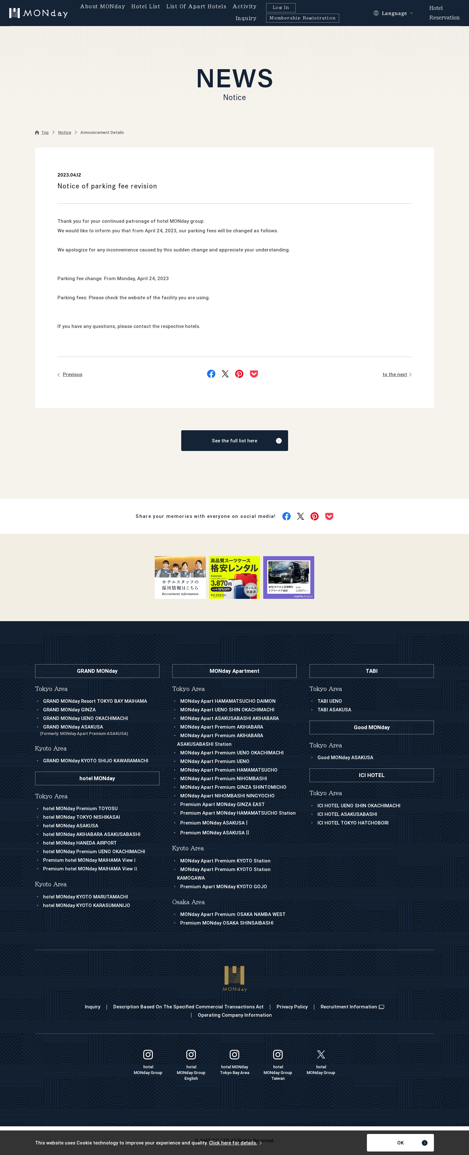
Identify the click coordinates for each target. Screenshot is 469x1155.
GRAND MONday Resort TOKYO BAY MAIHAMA (95, 701)
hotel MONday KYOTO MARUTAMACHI (85, 897)
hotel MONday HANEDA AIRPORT (80, 843)
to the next (395, 374)
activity (245, 6)
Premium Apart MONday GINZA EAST (222, 804)
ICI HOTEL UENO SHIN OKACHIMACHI (358, 806)
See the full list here (234, 441)
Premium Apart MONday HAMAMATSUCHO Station (238, 813)
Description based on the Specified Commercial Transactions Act (188, 1007)
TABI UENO (329, 701)
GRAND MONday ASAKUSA (84, 730)
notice (64, 132)
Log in (281, 7)
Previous (72, 374)
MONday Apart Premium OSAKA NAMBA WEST (233, 914)
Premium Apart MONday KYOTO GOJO (223, 887)
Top (45, 132)
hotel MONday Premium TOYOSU (80, 808)
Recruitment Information (349, 1007)
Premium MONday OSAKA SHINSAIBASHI (226, 923)
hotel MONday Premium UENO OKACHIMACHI (94, 851)
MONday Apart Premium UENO (214, 761)
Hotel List (145, 6)
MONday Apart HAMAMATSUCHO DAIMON (228, 701)
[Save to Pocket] (254, 374)
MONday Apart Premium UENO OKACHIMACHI (232, 753)
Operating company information (235, 1015)
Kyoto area (188, 848)
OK (400, 1143)
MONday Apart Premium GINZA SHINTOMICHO (233, 787)
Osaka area (188, 902)
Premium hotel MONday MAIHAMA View (89, 860)
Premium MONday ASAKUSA (214, 823)
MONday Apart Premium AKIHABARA (221, 727)
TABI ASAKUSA (334, 710)
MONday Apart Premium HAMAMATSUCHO (229, 770)
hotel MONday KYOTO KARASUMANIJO (86, 905)
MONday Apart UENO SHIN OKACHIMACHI (227, 710)
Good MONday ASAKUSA (345, 757)
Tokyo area (188, 689)
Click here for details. (233, 1143)
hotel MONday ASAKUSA (70, 826)
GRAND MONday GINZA (69, 710)
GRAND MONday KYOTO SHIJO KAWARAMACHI (95, 761)
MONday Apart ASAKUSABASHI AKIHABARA (229, 718)
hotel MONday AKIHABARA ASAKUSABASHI (91, 834)
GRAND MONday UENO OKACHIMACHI (85, 718)
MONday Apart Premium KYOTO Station (225, 861)
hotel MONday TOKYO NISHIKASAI (81, 817)
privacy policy (292, 1007)
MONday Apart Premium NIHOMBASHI (223, 778)
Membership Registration (303, 18)
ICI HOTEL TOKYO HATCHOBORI (353, 823)
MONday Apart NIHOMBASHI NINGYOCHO (227, 796)
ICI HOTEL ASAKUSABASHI (347, 814)
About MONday (102, 6)
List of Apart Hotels (197, 6)
